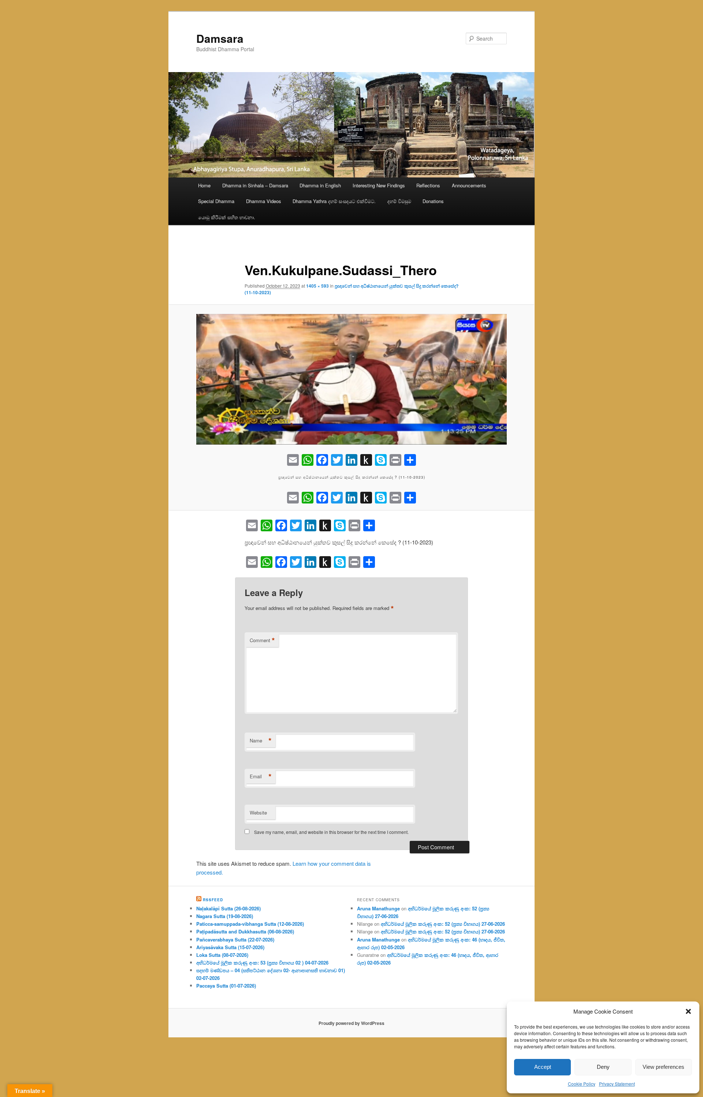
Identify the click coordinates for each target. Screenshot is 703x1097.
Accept (542, 1067)
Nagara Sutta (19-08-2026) (224, 916)
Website (258, 812)
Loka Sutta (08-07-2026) (222, 954)
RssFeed (213, 899)
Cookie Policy (581, 1084)
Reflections (428, 185)
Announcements (469, 185)
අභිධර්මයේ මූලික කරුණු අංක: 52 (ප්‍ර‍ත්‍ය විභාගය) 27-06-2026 (443, 923)
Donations (433, 201)
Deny (603, 1067)
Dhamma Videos (263, 201)
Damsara (219, 38)
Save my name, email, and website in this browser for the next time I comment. (331, 832)
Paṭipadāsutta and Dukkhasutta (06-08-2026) (245, 931)
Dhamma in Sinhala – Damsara (255, 185)
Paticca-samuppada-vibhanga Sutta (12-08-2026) (250, 923)
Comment (262, 640)
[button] (688, 1011)
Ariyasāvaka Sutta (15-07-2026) (230, 947)
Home (204, 185)
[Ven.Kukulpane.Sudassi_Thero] (351, 379)
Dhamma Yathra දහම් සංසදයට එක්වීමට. (334, 201)
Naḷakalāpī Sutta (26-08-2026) (228, 908)
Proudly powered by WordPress (351, 1023)
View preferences (663, 1067)
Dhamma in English (320, 185)
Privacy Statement (617, 1084)
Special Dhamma (216, 201)
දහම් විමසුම (399, 201)
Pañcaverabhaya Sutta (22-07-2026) (235, 939)
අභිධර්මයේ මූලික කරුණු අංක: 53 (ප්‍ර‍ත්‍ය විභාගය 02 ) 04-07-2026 (262, 962)
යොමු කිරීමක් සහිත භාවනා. (226, 217)
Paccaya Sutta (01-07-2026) (226, 985)
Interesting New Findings (379, 185)
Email (261, 776)
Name (261, 740)
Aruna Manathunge (378, 908)
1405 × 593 (317, 285)
